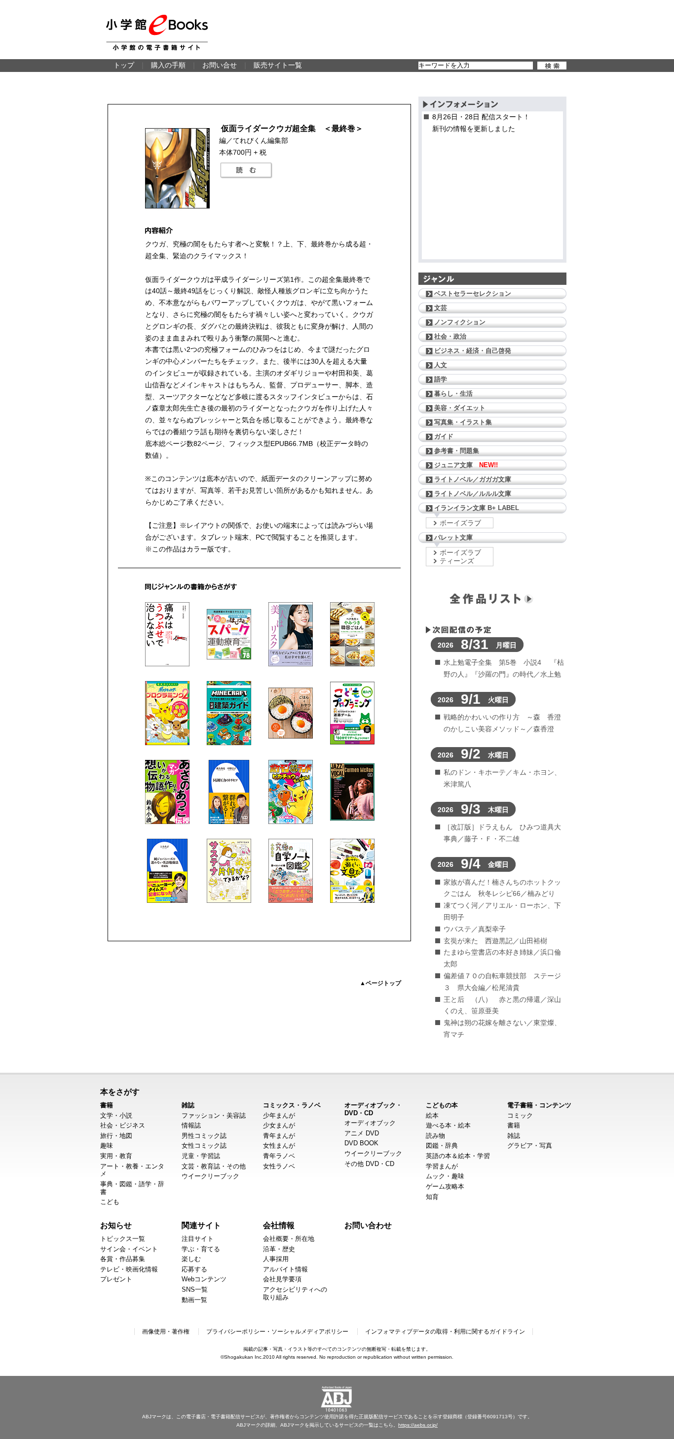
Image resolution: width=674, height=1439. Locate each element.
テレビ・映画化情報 (129, 1269)
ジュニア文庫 (466, 465)
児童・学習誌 (201, 1156)
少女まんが (279, 1125)
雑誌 (188, 1105)
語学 (440, 379)
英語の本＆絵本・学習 (458, 1156)
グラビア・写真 (529, 1145)
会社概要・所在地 (288, 1238)
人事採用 (276, 1259)
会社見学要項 (282, 1279)
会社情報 (279, 1225)
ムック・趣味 (445, 1176)
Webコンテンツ (204, 1279)
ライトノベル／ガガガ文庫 (472, 479)
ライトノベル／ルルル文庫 (472, 493)
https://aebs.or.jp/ (418, 1425)
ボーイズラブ (460, 523)
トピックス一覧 (122, 1238)
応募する (194, 1269)
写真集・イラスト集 (463, 422)
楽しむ (191, 1259)
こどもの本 (442, 1105)
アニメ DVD (361, 1133)
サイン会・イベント (129, 1249)
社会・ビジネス (122, 1125)
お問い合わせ (368, 1225)
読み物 (435, 1135)
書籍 (106, 1105)
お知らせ (116, 1225)
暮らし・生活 (453, 393)
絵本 (432, 1115)
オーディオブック (370, 1123)
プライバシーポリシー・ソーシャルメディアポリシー (277, 1331)
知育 (432, 1196)
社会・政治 (450, 336)
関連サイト (201, 1225)
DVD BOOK (361, 1143)
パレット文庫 (453, 537)
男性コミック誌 (204, 1135)
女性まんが (279, 1145)
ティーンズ (457, 561)
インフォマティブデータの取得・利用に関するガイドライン (445, 1331)
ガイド (443, 436)
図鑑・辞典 (442, 1145)
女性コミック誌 (204, 1145)
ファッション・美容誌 (214, 1115)
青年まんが (279, 1135)
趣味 (106, 1145)
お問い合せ (219, 65)
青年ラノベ (279, 1156)
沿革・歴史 (279, 1249)
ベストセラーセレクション (472, 293)
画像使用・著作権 (165, 1331)
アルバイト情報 (285, 1269)
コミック (520, 1115)
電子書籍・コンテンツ (539, 1105)
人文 (440, 365)
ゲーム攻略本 (445, 1186)
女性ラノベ (279, 1166)
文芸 (440, 307)
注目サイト (198, 1238)
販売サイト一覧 (278, 65)
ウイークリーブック (210, 1176)
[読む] (246, 170)
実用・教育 (116, 1156)
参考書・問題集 (456, 450)
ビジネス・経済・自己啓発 (472, 350)
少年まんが (279, 1115)
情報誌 (191, 1125)
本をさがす (120, 1091)
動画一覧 (194, 1299)
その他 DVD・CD (369, 1163)
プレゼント (116, 1279)
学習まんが (442, 1166)
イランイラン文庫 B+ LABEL (476, 508)
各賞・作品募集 (122, 1259)
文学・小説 (116, 1115)
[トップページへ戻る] (157, 32)
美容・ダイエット (460, 407)
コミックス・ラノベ (292, 1105)
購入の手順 (168, 65)
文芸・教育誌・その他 (214, 1166)
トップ (123, 65)
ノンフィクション (460, 322)
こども (109, 1201)
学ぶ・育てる (201, 1249)
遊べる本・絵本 (448, 1125)
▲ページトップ (380, 983)
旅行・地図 (116, 1135)
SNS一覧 (195, 1289)
